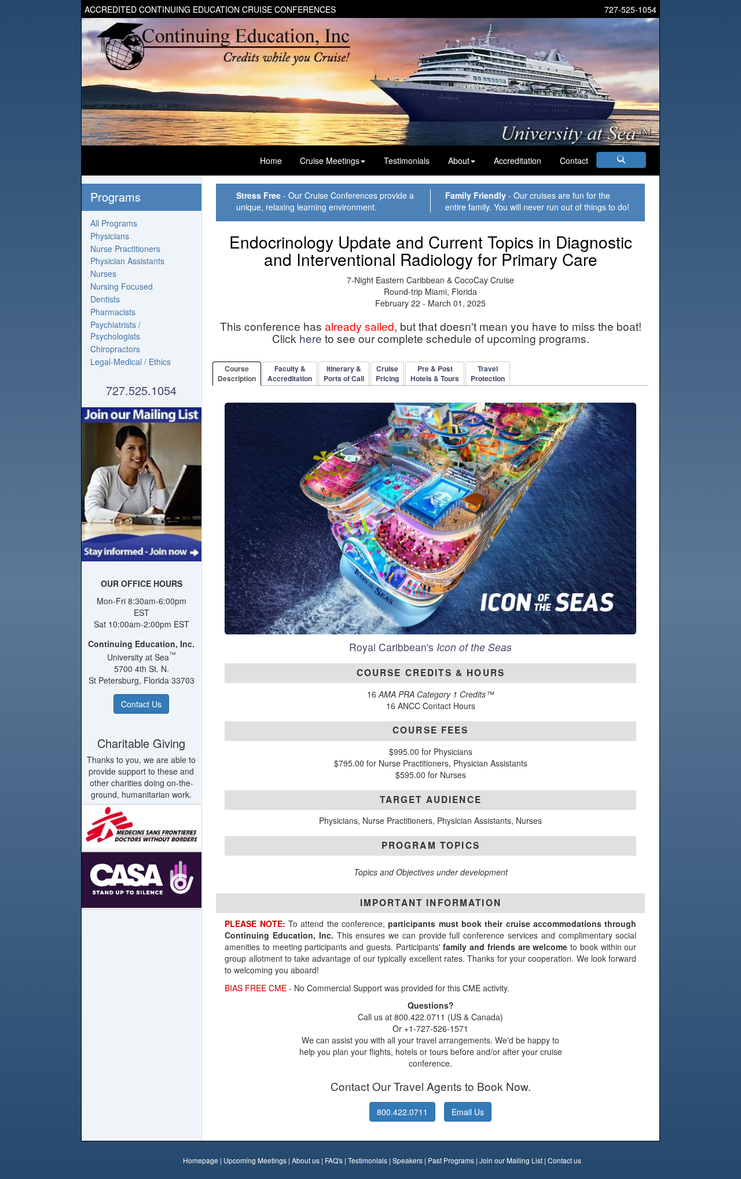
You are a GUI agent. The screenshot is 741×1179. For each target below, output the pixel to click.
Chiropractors (115, 349)
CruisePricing (387, 373)
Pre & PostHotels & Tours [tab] (434, 373)
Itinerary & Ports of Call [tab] (344, 373)
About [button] (458, 160)
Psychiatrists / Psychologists (115, 330)
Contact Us (141, 704)
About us (306, 1160)
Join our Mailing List (510, 1160)
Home (271, 160)
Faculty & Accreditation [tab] (289, 373)
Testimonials (407, 160)
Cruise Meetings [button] (330, 160)
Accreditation (517, 160)
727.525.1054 (141, 390)
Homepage (200, 1160)
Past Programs (451, 1160)
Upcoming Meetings (255, 1160)
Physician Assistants (127, 261)
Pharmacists (112, 311)
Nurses (103, 273)
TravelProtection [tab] (488, 373)
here (310, 338)
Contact (574, 160)
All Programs (113, 223)
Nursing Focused (121, 286)
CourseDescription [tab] (237, 373)
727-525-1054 (630, 9)
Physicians (109, 236)
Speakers (407, 1160)
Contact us (564, 1160)
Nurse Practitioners (125, 248)
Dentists (105, 299)
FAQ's (334, 1160)
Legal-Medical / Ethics (130, 361)
